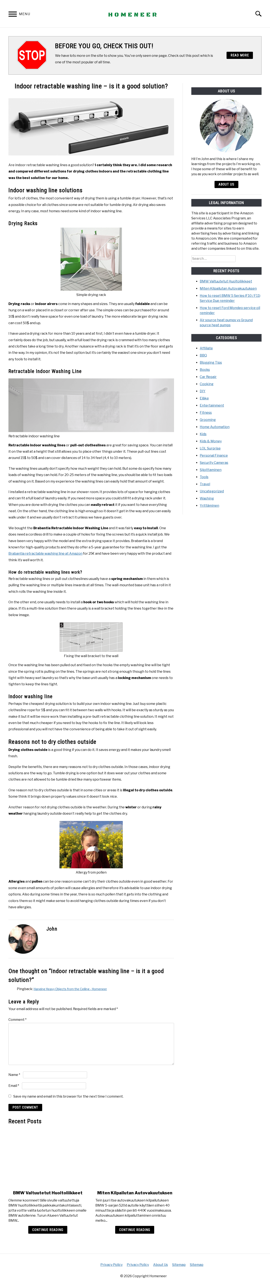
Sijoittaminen (210, 470)
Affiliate (206, 348)
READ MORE (240, 55)
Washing (207, 498)
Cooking (206, 384)
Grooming (208, 420)
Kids (203, 434)
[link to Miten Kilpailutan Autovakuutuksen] (134, 1157)
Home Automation (215, 427)
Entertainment (212, 405)
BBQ (203, 355)
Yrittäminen (209, 506)
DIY (202, 391)
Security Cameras (214, 463)
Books (205, 370)
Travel (205, 484)
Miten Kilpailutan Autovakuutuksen (134, 1192)
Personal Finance (214, 456)
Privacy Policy (111, 1265)
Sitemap (179, 1265)
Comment (17, 1020)
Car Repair (208, 377)
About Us (226, 184)
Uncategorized (212, 491)
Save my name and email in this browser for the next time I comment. (68, 1096)
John (51, 929)
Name (14, 1075)
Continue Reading (47, 1230)
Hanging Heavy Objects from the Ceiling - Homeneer (70, 989)
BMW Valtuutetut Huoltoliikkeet (47, 1192)
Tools (204, 477)
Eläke (204, 398)
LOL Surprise (210, 448)
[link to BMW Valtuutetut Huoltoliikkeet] (47, 1157)
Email (13, 1086)
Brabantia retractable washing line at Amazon (45, 554)
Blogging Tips (211, 363)
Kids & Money (211, 441)
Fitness (206, 413)
